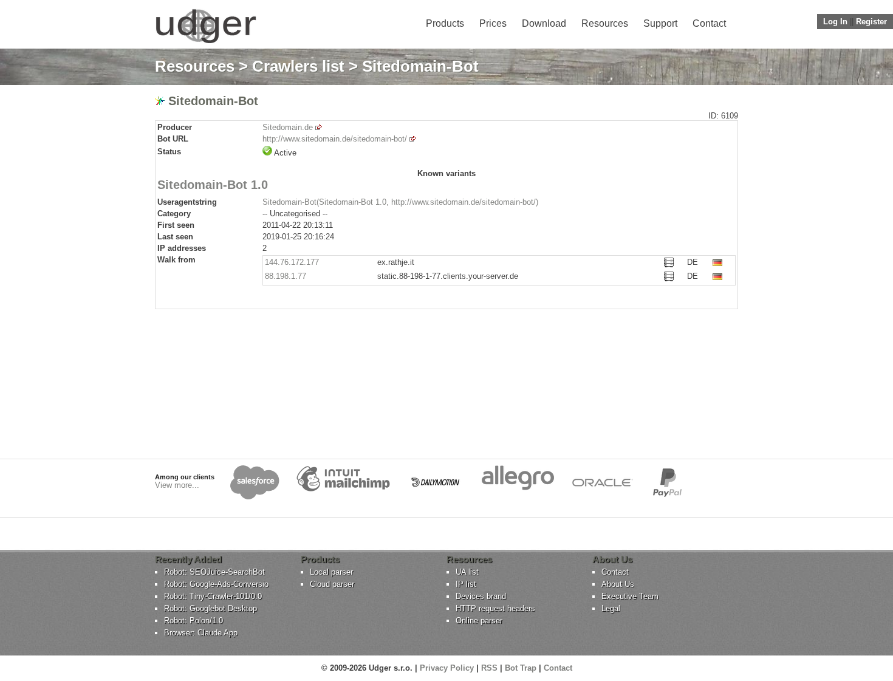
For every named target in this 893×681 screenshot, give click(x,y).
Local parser (331, 572)
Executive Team (630, 596)
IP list (466, 584)
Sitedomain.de (287, 127)
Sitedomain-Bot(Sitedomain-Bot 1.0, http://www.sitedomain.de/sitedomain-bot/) (400, 202)
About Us (617, 584)
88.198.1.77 (285, 276)
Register (871, 21)
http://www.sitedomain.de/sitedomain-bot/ (334, 138)
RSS (489, 667)
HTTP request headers (495, 608)
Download (544, 23)
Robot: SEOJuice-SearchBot (214, 572)
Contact (709, 23)
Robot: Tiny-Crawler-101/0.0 (213, 596)
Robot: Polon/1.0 (193, 620)
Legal (610, 608)
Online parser (479, 620)
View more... (177, 485)
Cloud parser (332, 584)
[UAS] (205, 42)
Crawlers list (298, 66)
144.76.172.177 (292, 262)
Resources (604, 23)
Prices (493, 23)
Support (660, 23)
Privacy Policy (447, 667)
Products (445, 23)
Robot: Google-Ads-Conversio (216, 584)
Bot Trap (520, 667)
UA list (467, 572)
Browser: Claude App (201, 632)
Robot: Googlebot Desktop (210, 608)
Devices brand (481, 596)
